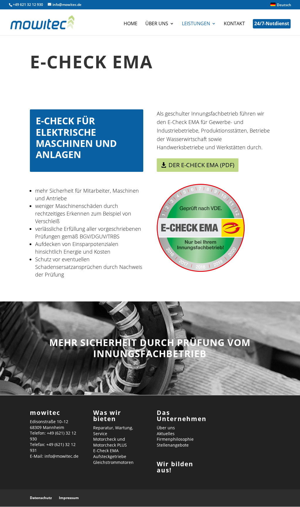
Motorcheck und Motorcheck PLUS (110, 442)
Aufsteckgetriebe (109, 456)
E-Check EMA (106, 450)
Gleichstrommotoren (113, 462)
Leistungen (196, 24)
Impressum (69, 497)
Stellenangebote (173, 445)
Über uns (156, 24)
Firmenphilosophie (175, 439)
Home (130, 24)
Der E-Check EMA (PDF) (201, 165)
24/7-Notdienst (271, 23)
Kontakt (234, 24)
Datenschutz (41, 497)
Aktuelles (166, 433)
